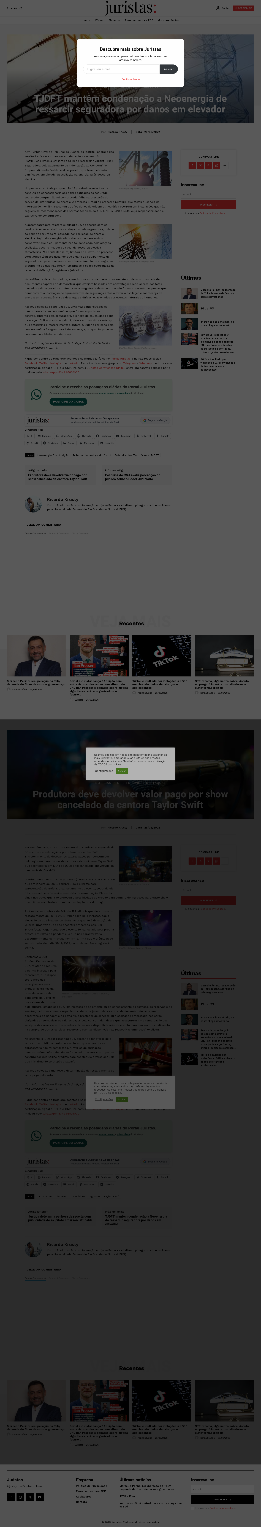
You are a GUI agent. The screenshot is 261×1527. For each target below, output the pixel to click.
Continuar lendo (130, 79)
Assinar (169, 69)
